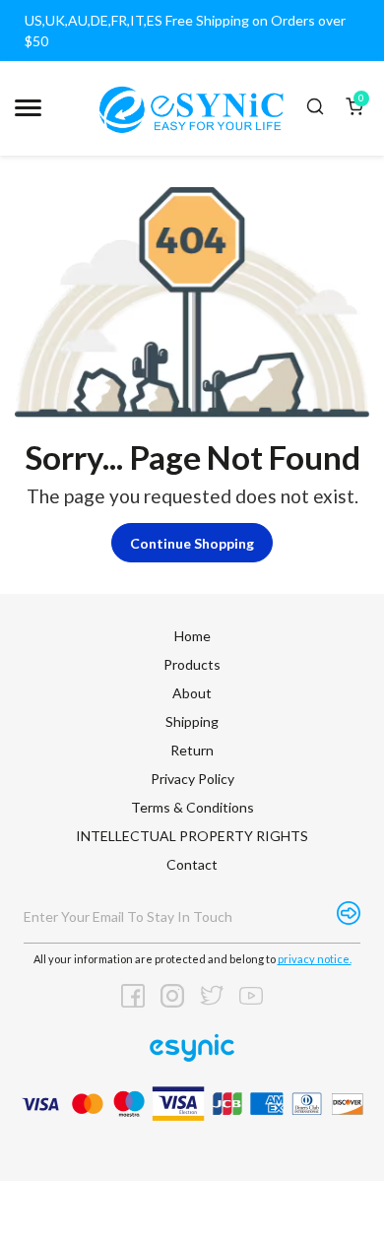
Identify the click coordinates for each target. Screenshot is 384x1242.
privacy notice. (315, 958)
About (192, 693)
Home (192, 635)
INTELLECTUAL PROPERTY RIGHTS (192, 835)
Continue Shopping (192, 543)
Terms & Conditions (192, 807)
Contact (192, 864)
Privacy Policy (192, 778)
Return (192, 750)
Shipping (192, 721)
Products (192, 664)
